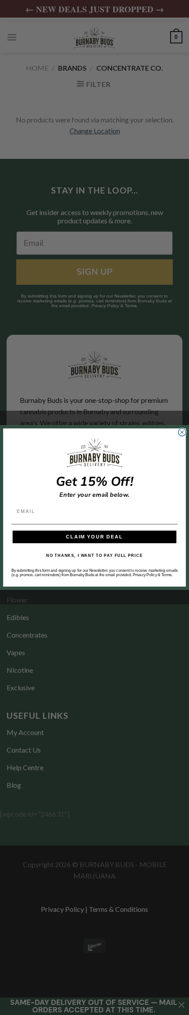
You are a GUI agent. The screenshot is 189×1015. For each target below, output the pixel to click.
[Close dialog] (182, 432)
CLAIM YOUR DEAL (94, 536)
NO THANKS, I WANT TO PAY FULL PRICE (94, 556)
